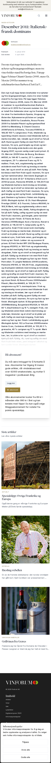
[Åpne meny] (46, 15)
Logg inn (11, 383)
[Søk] (39, 15)
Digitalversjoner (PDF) (13, 713)
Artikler (8, 699)
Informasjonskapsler (13, 717)
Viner (7, 703)
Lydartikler (9, 710)
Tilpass (25, 742)
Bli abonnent (12, 390)
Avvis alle (25, 750)
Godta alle (25, 757)
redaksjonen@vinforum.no (20, 44)
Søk (7, 706)
